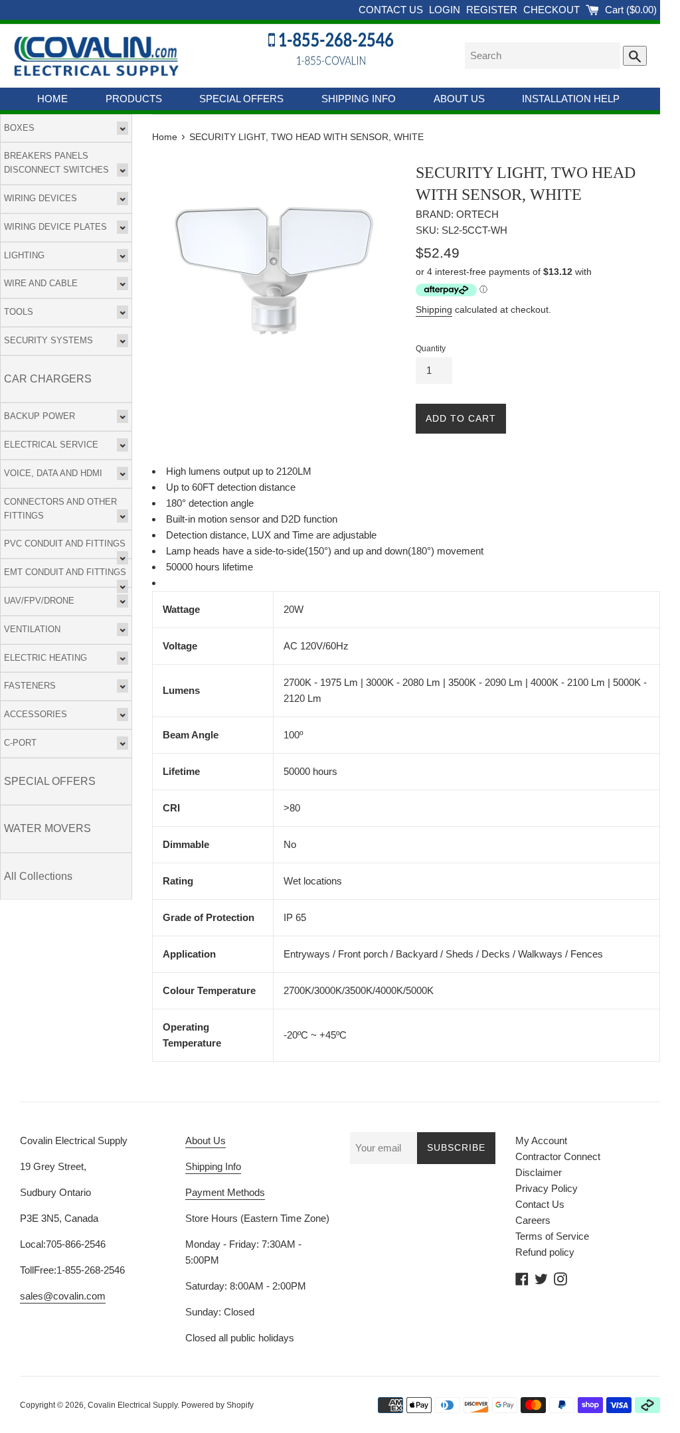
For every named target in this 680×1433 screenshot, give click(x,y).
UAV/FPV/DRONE (39, 601)
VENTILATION (32, 629)
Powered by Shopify (217, 1405)
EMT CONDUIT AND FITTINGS (65, 572)
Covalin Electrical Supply (132, 1405)
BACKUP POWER (39, 416)
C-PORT (20, 743)
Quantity (431, 348)
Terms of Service (552, 1236)
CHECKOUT (552, 9)
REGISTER (493, 9)
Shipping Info (213, 1166)
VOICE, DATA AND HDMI (53, 473)
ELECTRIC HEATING (45, 658)
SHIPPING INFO (358, 98)
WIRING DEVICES (40, 198)
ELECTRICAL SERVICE (51, 445)
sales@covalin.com (63, 1296)
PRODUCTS (134, 98)
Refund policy (544, 1252)
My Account (541, 1140)
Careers (533, 1220)
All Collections (38, 876)
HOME (52, 98)
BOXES (19, 128)
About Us (205, 1140)
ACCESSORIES (35, 714)
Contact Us (539, 1204)
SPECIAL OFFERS (241, 98)
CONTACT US (392, 9)
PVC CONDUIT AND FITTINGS (65, 543)
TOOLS (18, 312)
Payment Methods (225, 1192)
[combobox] (542, 55)
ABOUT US (459, 98)
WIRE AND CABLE (41, 283)
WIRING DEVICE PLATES (55, 227)
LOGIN (446, 9)
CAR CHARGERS (48, 378)
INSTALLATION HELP (571, 98)
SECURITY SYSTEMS (48, 340)
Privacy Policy (546, 1188)
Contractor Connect (557, 1156)
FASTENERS (30, 686)
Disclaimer (538, 1172)
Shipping (434, 309)
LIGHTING (24, 255)
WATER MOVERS (47, 828)
